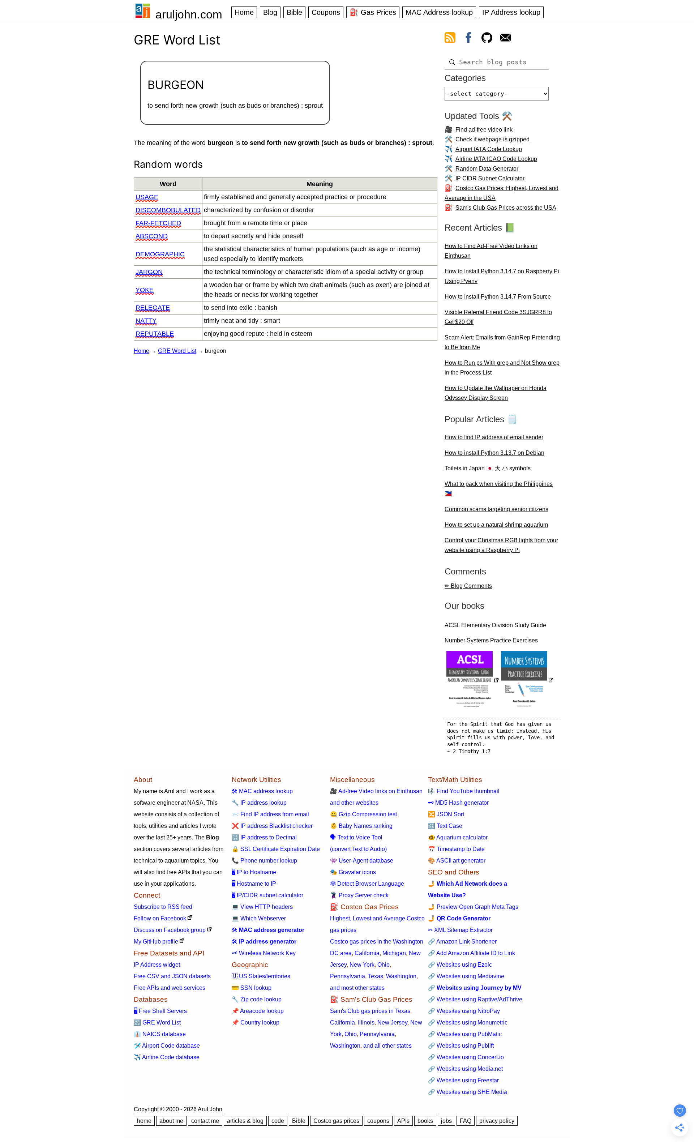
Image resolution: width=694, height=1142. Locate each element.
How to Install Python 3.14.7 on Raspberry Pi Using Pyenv (502, 276)
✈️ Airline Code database (167, 1057)
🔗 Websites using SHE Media (467, 1092)
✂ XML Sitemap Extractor (460, 930)
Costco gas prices (336, 1121)
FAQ (465, 1121)
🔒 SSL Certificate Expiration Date (276, 849)
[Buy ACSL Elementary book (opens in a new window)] (472, 680)
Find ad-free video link (484, 130)
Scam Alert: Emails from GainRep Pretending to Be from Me (502, 342)
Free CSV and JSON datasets (172, 976)
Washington (401, 976)
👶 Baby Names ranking (361, 826)
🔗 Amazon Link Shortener (462, 941)
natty (146, 320)
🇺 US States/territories (261, 976)
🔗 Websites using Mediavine (466, 976)
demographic (160, 254)
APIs (403, 1121)
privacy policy (496, 1121)
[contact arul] (505, 39)
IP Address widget (157, 965)
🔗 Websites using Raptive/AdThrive (475, 999)
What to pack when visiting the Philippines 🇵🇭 (499, 489)
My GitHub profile (156, 941)
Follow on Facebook (160, 918)
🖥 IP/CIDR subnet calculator (267, 895)
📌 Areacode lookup (258, 1011)
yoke (145, 290)
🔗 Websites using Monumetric (467, 1022)
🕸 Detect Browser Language (367, 884)
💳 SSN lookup (251, 988)
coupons (378, 1121)
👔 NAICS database (160, 1034)
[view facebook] (468, 39)
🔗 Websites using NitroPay (464, 1011)
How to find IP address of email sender (494, 437)
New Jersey (392, 1022)
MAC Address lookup (439, 12)
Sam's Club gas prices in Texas (370, 1011)
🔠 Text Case (445, 826)
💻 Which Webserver (259, 918)
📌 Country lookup (255, 1022)
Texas (375, 976)
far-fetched (158, 223)
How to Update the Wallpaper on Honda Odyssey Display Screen (496, 393)
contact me (205, 1121)
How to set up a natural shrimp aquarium (496, 525)
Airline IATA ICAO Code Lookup (496, 159)
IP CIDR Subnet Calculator (489, 178)
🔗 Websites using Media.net (465, 1069)
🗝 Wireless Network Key (264, 953)
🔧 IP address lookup (259, 803)
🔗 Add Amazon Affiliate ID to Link (471, 953)
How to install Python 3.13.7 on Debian (494, 453)
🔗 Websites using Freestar (463, 1080)
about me (171, 1121)
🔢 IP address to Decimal (264, 837)
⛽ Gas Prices (373, 12)
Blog (270, 12)
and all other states (387, 1046)
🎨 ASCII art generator (456, 860)
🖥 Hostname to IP (254, 884)
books (425, 1121)
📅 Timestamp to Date (456, 849)
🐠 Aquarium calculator (458, 837)
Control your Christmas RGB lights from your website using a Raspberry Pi (501, 545)
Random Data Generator (486, 169)
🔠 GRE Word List (157, 1022)
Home (244, 12)
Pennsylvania (347, 976)
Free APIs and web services (169, 988)
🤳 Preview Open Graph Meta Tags (473, 907)
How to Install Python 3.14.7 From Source (498, 297)
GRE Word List (177, 351)
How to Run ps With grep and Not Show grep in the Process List (502, 368)
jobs (446, 1121)
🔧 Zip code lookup (257, 999)
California (367, 953)
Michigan (394, 953)
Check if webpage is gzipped (492, 139)
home (144, 1121)
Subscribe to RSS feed (163, 907)
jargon (149, 271)
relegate (153, 307)
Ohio (383, 965)
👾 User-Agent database (361, 860)
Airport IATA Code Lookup (488, 149)
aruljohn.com (188, 14)
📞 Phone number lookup (264, 860)
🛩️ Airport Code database (167, 1046)
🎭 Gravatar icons (353, 872)
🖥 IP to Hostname (254, 872)
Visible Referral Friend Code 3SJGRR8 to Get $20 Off (498, 317)
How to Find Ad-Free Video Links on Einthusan (491, 251)
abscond (152, 236)
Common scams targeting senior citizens (496, 509)
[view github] (486, 39)
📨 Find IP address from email (270, 814)
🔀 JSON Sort (446, 814)
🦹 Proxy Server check (359, 895)
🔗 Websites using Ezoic (460, 965)
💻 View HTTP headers (262, 907)
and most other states (357, 988)
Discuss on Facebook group (170, 930)
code (277, 1121)
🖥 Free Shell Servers (160, 1011)
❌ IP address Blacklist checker (272, 826)
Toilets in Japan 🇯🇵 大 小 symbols (488, 468)
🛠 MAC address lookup (262, 791)
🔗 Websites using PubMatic (465, 1034)
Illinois (366, 1022)
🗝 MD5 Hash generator (458, 803)
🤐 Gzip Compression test (363, 814)
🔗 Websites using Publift (461, 1046)
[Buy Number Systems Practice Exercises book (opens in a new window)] (527, 680)
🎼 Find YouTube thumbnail (464, 791)
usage (147, 197)
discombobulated (168, 210)
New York (362, 965)
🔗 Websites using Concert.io (466, 1057)
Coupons (326, 12)
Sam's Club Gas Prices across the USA (505, 208)
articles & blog (245, 1121)
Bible (294, 12)
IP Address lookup (511, 12)
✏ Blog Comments (468, 586)
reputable (155, 333)
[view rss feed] (450, 39)
